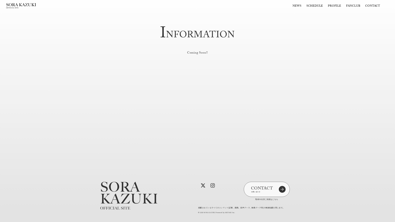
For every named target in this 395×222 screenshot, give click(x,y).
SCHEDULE (314, 6)
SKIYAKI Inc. (230, 212)
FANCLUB (353, 6)
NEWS (297, 6)
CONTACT (372, 6)
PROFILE (334, 6)
